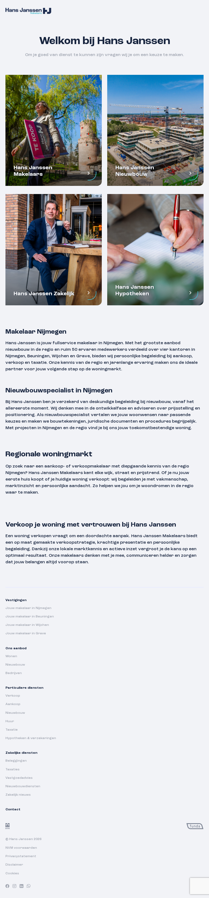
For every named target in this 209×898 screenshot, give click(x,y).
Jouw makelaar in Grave (25, 633)
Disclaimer (14, 864)
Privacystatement (20, 856)
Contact (12, 809)
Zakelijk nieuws (18, 794)
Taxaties (12, 769)
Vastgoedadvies (19, 778)
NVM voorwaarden (21, 848)
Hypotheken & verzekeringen (30, 738)
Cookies (12, 873)
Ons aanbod (15, 648)
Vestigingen (15, 600)
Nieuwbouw (15, 664)
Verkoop (12, 695)
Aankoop (12, 704)
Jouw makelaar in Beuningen (29, 616)
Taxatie (11, 729)
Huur (9, 721)
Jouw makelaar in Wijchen (27, 625)
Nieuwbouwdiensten (22, 786)
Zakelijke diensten (21, 753)
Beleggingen (16, 760)
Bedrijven (13, 673)
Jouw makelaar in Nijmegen (28, 608)
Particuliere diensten (24, 688)
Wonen (11, 656)
